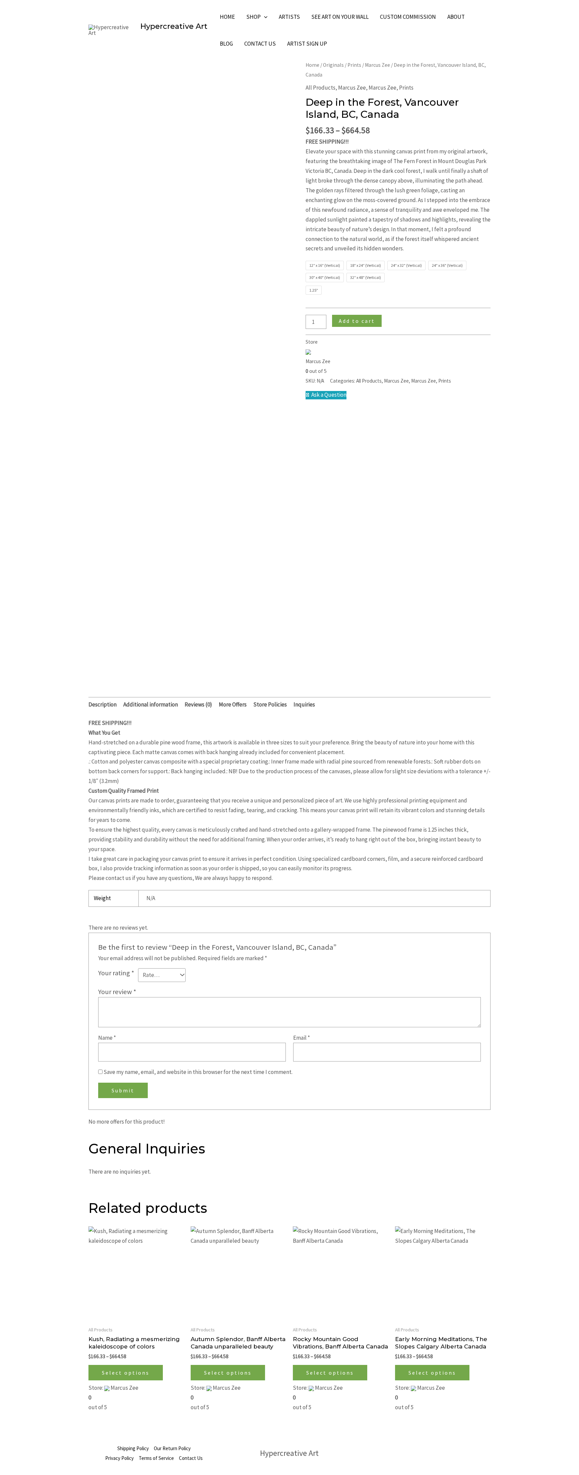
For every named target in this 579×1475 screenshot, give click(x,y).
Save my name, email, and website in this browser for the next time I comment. (198, 1072)
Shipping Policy (133, 1448)
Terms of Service (156, 1458)
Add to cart (357, 320)
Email (301, 1037)
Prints (354, 65)
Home (227, 16)
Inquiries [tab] (304, 704)
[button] (264, 16)
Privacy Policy (119, 1458)
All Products (320, 87)
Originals (333, 65)
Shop (253, 16)
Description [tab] (102, 704)
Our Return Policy (172, 1448)
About (456, 16)
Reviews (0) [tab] (198, 704)
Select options (125, 1372)
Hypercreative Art (173, 26)
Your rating (116, 973)
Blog (226, 43)
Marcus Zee (377, 65)
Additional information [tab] (150, 704)
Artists (289, 16)
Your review (117, 991)
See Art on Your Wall (340, 16)
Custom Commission (408, 16)
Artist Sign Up (307, 43)
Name (107, 1037)
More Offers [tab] (233, 704)
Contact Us (260, 43)
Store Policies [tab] (270, 704)
